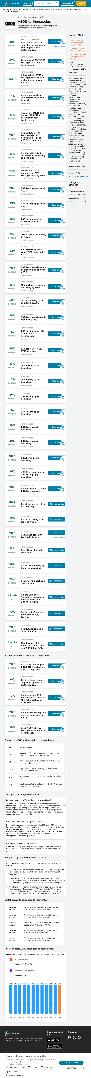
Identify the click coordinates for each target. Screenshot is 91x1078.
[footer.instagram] (79, 1037)
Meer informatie (59, 46)
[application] (35, 999)
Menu (26, 3)
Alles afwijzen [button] (71, 1068)
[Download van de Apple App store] (53, 1040)
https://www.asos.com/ (26, 31)
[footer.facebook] (69, 1037)
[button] (31, 1075)
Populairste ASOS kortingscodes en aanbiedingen (78, 42)
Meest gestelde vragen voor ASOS (78, 49)
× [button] (88, 1055)
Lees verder (24, 1064)
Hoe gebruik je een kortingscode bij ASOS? (78, 56)
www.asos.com (81, 176)
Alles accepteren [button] (71, 1063)
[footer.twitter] (74, 1037)
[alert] (45, 1065)
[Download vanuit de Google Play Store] (54, 1046)
